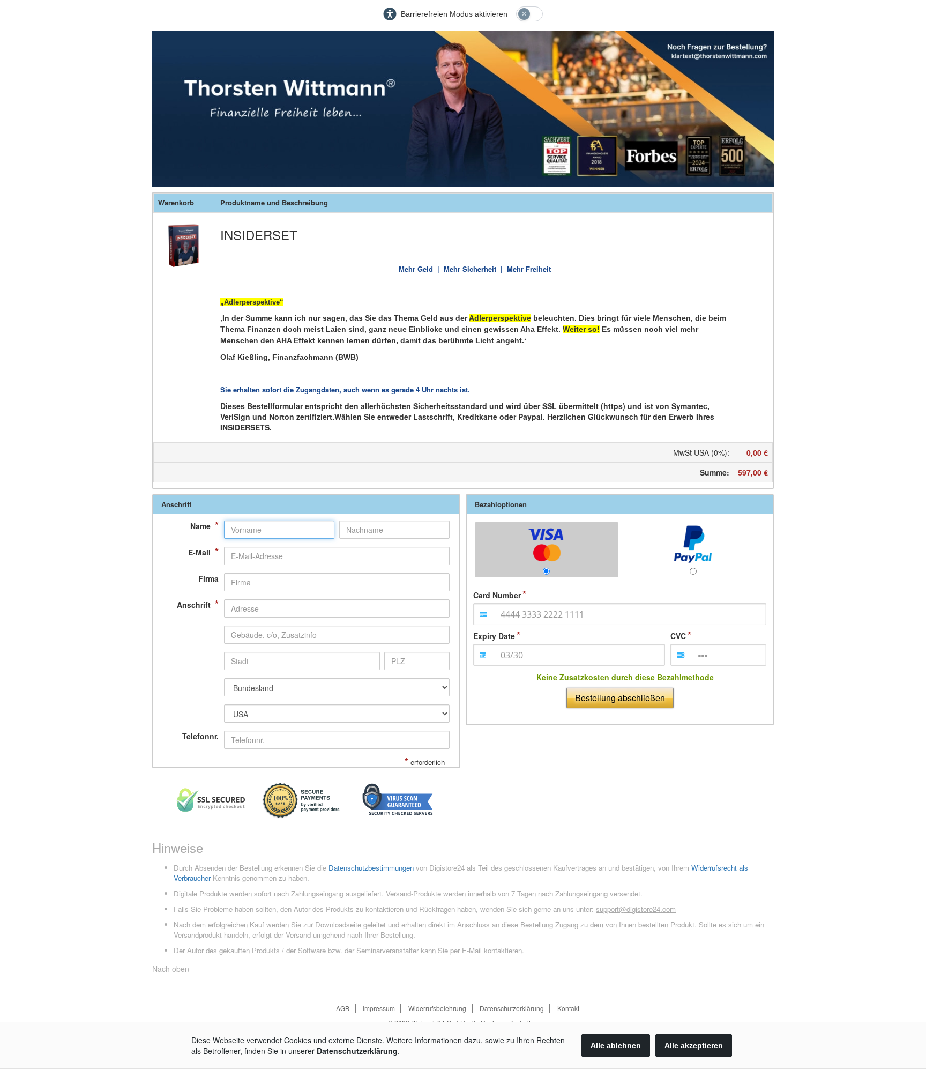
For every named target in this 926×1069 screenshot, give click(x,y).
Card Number (497, 595)
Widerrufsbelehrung (437, 1008)
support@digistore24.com (636, 909)
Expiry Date (494, 635)
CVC (678, 635)
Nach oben (170, 968)
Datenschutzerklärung (512, 1008)
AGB (342, 1008)
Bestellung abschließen (620, 698)
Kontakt (568, 1008)
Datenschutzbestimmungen (371, 868)
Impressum (379, 1008)
